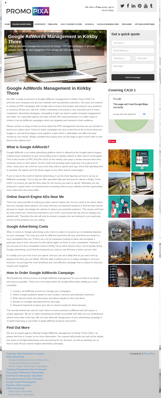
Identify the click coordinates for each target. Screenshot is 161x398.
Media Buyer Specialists (20, 391)
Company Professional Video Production (26, 369)
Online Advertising (21, 24)
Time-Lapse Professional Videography (25, 372)
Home (7, 24)
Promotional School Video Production (24, 379)
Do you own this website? (124, 114)
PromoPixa (149, 353)
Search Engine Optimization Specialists (27, 366)
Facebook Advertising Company (24, 363)
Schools (89, 24)
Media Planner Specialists (21, 394)
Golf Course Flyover (71, 24)
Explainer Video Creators (18, 385)
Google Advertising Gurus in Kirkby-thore (28, 360)
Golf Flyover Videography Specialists (24, 375)
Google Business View (108, 24)
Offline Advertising (145, 24)
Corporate (39, 24)
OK (144, 114)
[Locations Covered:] (5, 3)
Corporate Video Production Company (25, 353)
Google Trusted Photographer (21, 382)
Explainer (127, 24)
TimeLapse (52, 24)
